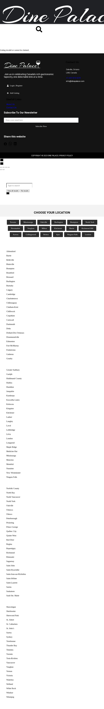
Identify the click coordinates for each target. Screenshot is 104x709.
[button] (5, 144)
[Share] (4, 167)
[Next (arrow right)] (4, 169)
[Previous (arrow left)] (1, 169)
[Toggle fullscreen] (6, 167)
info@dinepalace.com (75, 81)
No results (25, 191)
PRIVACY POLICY (66, 156)
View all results (13, 191)
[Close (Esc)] (1, 167)
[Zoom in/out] (9, 167)
